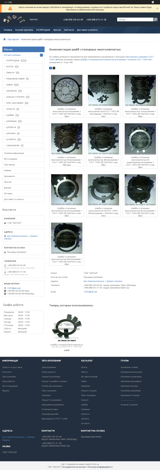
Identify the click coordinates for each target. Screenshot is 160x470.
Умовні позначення (51, 376)
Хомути (84, 400)
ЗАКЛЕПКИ (11, 91)
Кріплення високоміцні (131, 372)
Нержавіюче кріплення (53, 405)
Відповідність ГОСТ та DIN (54, 419)
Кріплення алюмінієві (131, 390)
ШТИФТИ (11, 139)
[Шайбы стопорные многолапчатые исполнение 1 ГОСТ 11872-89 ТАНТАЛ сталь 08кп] (66, 90)
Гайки (83, 381)
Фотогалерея (10, 159)
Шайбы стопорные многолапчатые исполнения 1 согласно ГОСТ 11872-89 (115, 59)
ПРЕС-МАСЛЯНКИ (14, 103)
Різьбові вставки (50, 409)
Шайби (84, 405)
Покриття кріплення (51, 400)
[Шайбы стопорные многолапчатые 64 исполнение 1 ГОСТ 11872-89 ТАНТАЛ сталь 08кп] (66, 189)
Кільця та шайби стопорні (54, 381)
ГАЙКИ (9, 85)
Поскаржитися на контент (74, 467)
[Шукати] (155, 19)
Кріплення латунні (129, 386)
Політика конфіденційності (100, 467)
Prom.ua (95, 464)
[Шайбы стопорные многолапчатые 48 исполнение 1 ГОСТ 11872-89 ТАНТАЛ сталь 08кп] (103, 138)
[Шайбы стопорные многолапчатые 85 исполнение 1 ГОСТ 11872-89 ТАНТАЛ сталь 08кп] (140, 189)
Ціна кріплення (49, 367)
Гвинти (84, 372)
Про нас (57, 30)
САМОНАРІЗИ (12, 145)
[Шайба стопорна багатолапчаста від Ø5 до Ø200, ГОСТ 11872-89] (66, 326)
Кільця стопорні (89, 390)
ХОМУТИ (10, 109)
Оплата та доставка (12, 367)
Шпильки (85, 409)
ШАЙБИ (10, 115)
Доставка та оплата (87, 30)
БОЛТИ (9, 66)
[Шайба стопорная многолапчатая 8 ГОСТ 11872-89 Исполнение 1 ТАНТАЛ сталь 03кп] (103, 90)
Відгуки (7, 188)
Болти (84, 367)
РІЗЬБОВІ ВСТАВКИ (15, 79)
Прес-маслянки (49, 390)
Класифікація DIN (50, 414)
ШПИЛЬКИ (11, 121)
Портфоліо (13, 39)
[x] (54, 68)
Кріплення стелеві (129, 367)
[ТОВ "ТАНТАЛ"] (14, 19)
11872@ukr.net (90, 292)
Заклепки (46, 395)
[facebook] (50, 68)
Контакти (69, 30)
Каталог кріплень (24, 30)
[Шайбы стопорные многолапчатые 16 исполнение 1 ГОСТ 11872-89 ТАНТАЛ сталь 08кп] (140, 90)
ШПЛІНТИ (11, 127)
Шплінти (85, 414)
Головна (8, 30)
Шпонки (85, 419)
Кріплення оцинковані (131, 376)
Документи (9, 176)
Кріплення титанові (130, 395)
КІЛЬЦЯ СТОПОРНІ (15, 97)
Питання (8, 193)
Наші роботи (8, 381)
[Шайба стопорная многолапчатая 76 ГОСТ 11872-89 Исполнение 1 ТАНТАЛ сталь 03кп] (103, 189)
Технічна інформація (14, 153)
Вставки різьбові (89, 376)
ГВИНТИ (10, 72)
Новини (7, 170)
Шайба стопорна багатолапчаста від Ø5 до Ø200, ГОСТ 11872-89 (67, 346)
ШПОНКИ (10, 133)
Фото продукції (10, 386)
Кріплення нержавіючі (131, 381)
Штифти (85, 423)
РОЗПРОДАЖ (43, 30)
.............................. (128, 400)
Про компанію (9, 376)
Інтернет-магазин (129, 405)
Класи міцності (49, 372)
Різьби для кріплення (52, 386)
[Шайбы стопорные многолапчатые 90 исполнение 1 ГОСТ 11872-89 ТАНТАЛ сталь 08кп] (66, 238)
